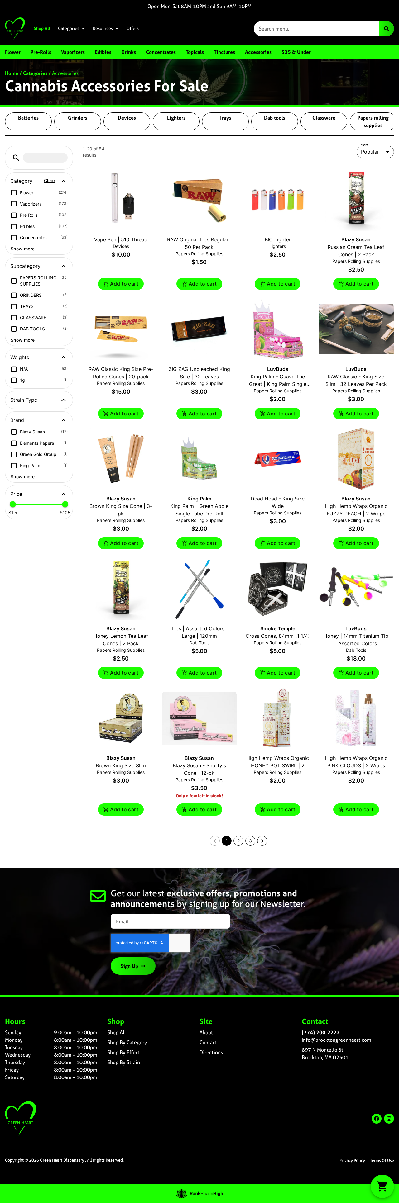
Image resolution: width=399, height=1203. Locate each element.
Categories (68, 28)
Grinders (77, 117)
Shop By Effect (123, 1052)
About (206, 1032)
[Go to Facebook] (377, 1119)
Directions (211, 1052)
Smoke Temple (277, 628)
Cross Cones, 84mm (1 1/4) (278, 636)
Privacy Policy (352, 1160)
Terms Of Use (382, 1160)
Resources (103, 28)
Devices (127, 117)
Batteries (28, 117)
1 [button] (227, 840)
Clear (49, 180)
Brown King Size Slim (121, 765)
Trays (225, 117)
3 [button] (250, 840)
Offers (133, 28)
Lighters (176, 117)
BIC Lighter (278, 239)
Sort (364, 145)
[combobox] (316, 28)
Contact (208, 1042)
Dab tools (274, 117)
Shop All (42, 28)
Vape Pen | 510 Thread (120, 239)
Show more (23, 248)
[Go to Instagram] (389, 1119)
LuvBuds (277, 369)
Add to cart (124, 284)
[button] (16, 157)
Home (11, 73)
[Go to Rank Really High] (199, 1193)
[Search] (386, 28)
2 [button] (238, 840)
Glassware (323, 117)
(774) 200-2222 (321, 1032)
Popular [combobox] (370, 152)
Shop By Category (127, 1042)
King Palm (199, 498)
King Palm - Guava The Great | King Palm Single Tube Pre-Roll (277, 384)
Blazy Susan (356, 239)
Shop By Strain (123, 1062)
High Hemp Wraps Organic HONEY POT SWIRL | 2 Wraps (277, 765)
